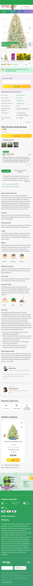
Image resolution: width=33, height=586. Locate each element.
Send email (16, 86)
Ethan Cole (12, 368)
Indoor (23, 103)
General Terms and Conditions (26, 485)
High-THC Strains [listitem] (19, 11)
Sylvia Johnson (13, 388)
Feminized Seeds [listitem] (4, 11)
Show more (27, 181)
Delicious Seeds (20, 95)
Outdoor (18, 103)
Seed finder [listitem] (25, 11)
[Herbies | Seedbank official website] (9, 7)
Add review (16, 136)
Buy (13, 460)
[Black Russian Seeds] (16, 31)
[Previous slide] (1, 57)
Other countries (8, 516)
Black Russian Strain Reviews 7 (20, 171)
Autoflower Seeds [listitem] (12, 11)
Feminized (19, 98)
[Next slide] (32, 57)
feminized (13, 195)
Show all (28, 122)
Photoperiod (19, 100)
